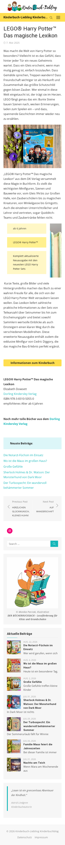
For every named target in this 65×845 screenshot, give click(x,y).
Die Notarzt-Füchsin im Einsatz (23, 455)
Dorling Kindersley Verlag (20, 394)
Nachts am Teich (34, 762)
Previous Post (20, 508)
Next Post (45, 506)
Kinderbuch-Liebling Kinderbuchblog (25, 17)
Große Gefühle (13, 466)
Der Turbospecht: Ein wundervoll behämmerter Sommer (39, 726)
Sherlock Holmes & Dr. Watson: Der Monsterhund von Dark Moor (39, 704)
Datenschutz (24, 837)
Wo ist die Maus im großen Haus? (25, 461)
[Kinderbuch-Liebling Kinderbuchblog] (32, 6)
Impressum (41, 837)
